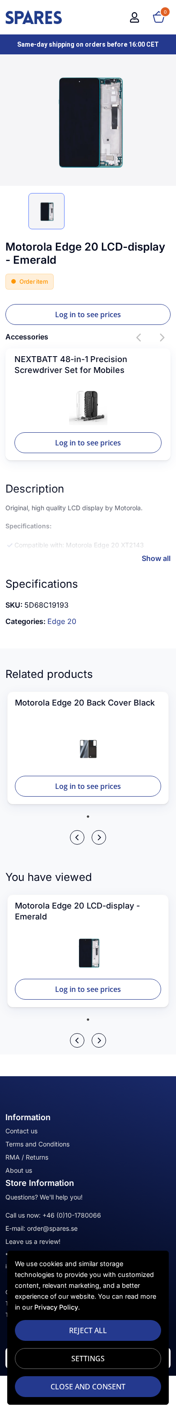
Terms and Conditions (37, 1144)
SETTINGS (88, 1359)
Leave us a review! (32, 1241)
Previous (139, 338)
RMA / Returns (26, 1157)
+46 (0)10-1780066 (71, 1215)
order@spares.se (52, 1228)
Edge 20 (61, 621)
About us (18, 1170)
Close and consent (88, 1387)
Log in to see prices (88, 314)
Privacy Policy (56, 1307)
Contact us (21, 1131)
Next (162, 338)
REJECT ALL (88, 1330)
